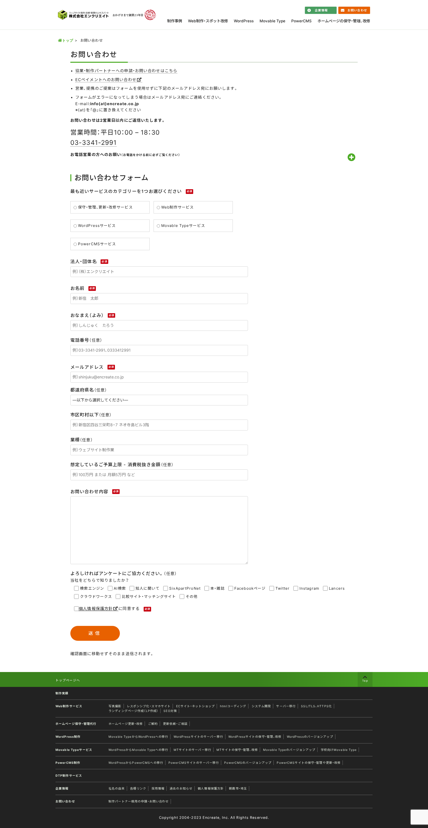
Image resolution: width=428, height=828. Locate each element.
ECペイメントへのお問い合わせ (105, 79)
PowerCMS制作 (67, 763)
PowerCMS (301, 21)
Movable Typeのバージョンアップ (289, 750)
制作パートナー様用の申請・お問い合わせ (138, 801)
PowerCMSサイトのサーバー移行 (193, 763)
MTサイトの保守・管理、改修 (237, 750)
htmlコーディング (233, 706)
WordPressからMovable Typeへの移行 (138, 750)
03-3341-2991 (93, 142)
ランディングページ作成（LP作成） (133, 711)
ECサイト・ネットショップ (195, 706)
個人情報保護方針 (96, 608)
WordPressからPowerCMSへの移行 (135, 763)
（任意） (86, 340)
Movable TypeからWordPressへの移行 (138, 736)
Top (365, 680)
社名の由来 (116, 788)
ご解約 (153, 724)
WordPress (244, 21)
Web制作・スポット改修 (208, 21)
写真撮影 (114, 706)
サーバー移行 (286, 706)
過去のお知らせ (181, 788)
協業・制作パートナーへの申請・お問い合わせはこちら (126, 70)
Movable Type (272, 21)
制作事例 (174, 21)
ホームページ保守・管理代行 (76, 724)
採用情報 (158, 788)
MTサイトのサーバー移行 (192, 750)
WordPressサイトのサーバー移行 (198, 736)
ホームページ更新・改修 (125, 724)
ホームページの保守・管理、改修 (344, 21)
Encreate (211, 817)
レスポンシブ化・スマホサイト (149, 706)
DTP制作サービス (68, 775)
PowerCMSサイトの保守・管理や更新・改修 (309, 763)
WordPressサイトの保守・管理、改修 (255, 736)
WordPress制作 (67, 736)
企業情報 (321, 10)
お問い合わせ (357, 10)
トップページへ (67, 680)
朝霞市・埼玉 (238, 788)
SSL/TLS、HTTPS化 (316, 706)
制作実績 (61, 693)
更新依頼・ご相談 (175, 724)
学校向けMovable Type (339, 750)
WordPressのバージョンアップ (310, 736)
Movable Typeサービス (73, 750)
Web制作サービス (68, 706)
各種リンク (138, 788)
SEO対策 (170, 711)
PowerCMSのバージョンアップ (247, 763)
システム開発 (261, 706)
